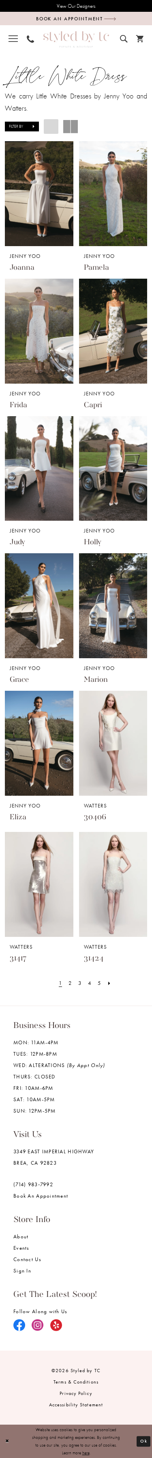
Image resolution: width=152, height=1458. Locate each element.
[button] (13, 38)
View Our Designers (76, 5)
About (20, 1236)
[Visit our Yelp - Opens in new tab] (56, 1325)
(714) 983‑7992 (33, 1184)
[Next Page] (109, 983)
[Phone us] (30, 38)
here (86, 1453)
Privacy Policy (76, 1393)
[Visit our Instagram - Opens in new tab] (38, 1325)
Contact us (27, 1259)
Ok (143, 1441)
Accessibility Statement (76, 1404)
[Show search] (124, 37)
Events (21, 1247)
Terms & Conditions (76, 1382)
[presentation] (39, 193)
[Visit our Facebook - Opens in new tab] (19, 1325)
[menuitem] (13, 38)
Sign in (22, 1270)
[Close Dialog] (7, 1441)
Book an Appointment (40, 1195)
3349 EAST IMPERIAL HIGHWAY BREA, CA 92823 (53, 1157)
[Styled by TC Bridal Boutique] (76, 39)
